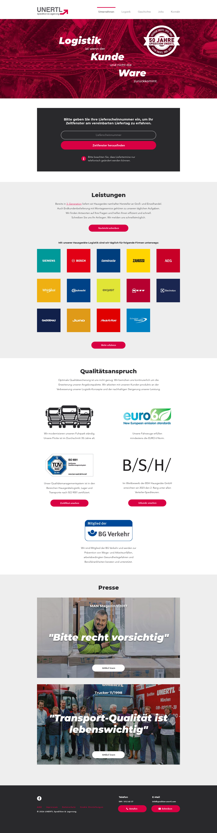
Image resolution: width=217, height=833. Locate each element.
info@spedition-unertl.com (164, 801)
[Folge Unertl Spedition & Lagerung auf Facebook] (39, 798)
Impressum (52, 807)
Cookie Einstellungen (91, 807)
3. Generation (74, 203)
